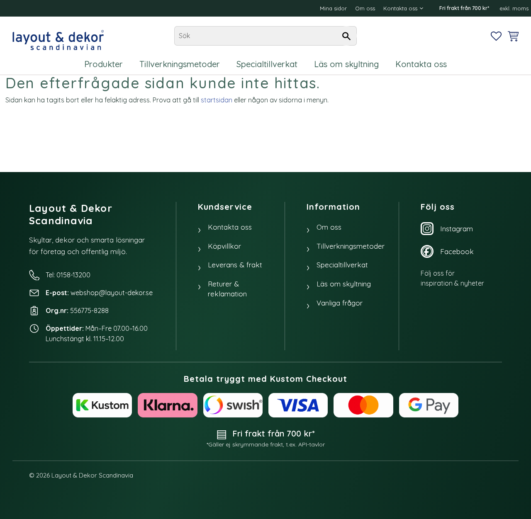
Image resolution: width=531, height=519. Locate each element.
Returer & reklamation (227, 288)
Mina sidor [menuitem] (333, 8)
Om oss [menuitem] (365, 8)
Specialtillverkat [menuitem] (266, 64)
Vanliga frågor (340, 302)
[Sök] (346, 36)
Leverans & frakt (235, 264)
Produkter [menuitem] (103, 64)
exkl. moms (514, 8)
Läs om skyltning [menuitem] (346, 64)
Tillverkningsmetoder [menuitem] (179, 64)
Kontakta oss (230, 227)
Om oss (329, 227)
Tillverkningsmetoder (351, 246)
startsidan (216, 100)
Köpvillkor (224, 246)
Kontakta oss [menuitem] (400, 8)
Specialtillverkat (342, 264)
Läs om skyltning (344, 283)
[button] (496, 36)
